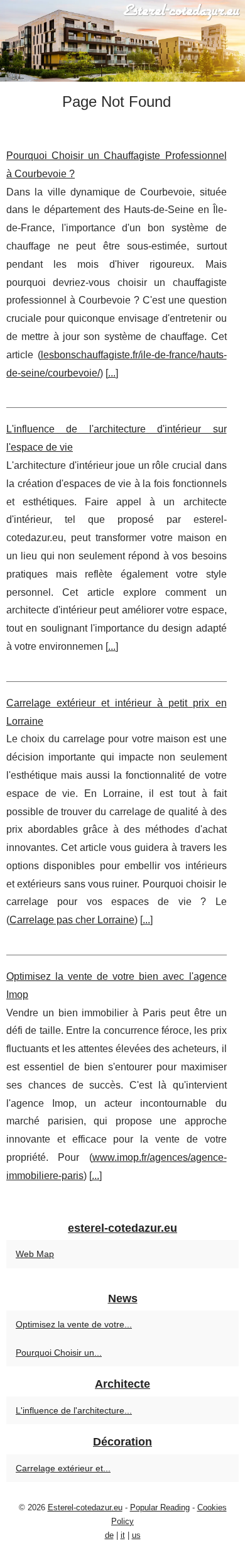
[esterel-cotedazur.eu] (122, 41)
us (136, 1535)
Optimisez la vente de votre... (74, 1324)
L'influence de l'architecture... (74, 1410)
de (109, 1535)
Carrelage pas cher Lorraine (71, 919)
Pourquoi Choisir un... (59, 1353)
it (123, 1535)
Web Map (35, 1254)
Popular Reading (160, 1507)
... (112, 373)
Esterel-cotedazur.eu (85, 1507)
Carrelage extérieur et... (63, 1468)
